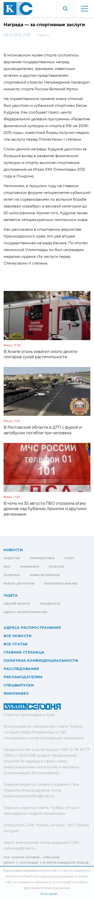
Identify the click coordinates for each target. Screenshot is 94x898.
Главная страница (24, 652)
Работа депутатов (19, 583)
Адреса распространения (25, 612)
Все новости (18, 636)
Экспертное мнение (61, 583)
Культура (56, 566)
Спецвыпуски (19, 685)
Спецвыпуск (50, 603)
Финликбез (16, 693)
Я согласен (48, 894)
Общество (12, 558)
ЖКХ (7, 566)
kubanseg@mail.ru (19, 848)
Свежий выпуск (17, 603)
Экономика (29, 566)
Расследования (21, 669)
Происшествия (42, 558)
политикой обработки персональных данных (39, 876)
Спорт (44, 35)
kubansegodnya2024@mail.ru (29, 796)
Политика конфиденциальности (41, 660)
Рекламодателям (23, 677)
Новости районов (45, 575)
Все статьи (16, 644)
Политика (12, 575)
